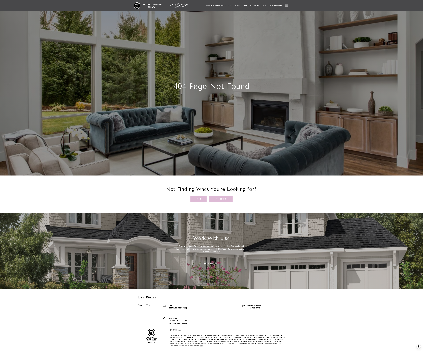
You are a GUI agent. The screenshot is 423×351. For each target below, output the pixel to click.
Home (198, 199)
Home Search (220, 199)
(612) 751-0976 (253, 308)
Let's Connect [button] (211, 263)
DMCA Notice (175, 330)
